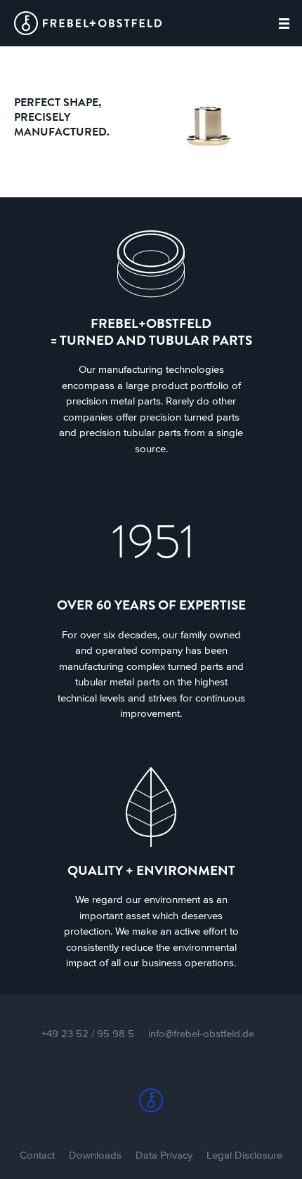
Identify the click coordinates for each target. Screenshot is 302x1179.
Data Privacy (164, 1155)
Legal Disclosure (244, 1155)
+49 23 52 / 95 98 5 (87, 1033)
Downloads (95, 1155)
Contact (37, 1155)
